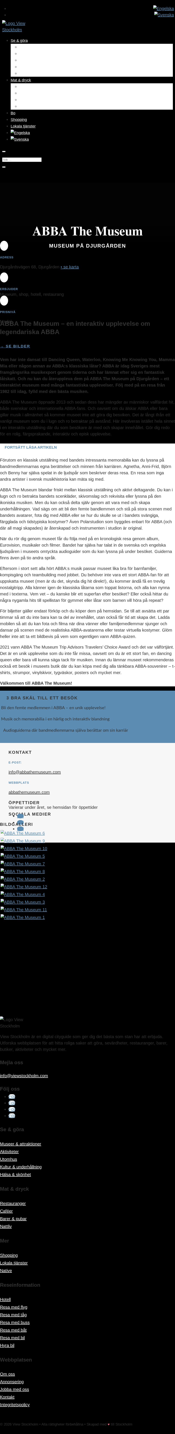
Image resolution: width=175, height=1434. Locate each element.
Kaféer (25, 93)
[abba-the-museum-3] (23, 902)
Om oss (7, 1374)
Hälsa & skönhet (33, 73)
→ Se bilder (15, 346)
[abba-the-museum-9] (23, 841)
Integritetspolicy (15, 1404)
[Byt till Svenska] (164, 15)
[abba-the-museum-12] (24, 886)
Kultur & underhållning (38, 67)
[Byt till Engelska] (163, 8)
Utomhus (27, 60)
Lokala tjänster (23, 126)
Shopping (19, 120)
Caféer (6, 1211)
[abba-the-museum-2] (23, 879)
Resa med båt (13, 1330)
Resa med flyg (13, 1307)
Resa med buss (15, 1322)
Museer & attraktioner (37, 47)
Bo (13, 113)
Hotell (5, 1299)
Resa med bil (12, 1337)
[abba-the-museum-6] (23, 833)
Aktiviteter (27, 54)
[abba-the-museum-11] (24, 909)
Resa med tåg (13, 1314)
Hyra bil (7, 1345)
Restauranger (30, 87)
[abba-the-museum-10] (24, 848)
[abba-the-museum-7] (23, 864)
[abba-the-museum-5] (23, 856)
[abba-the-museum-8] (23, 871)
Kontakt (7, 1397)
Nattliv (24, 106)
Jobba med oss (14, 1389)
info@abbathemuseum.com (35, 772)
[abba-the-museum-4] (23, 894)
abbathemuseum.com (29, 792)
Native (6, 1270)
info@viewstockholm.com (24, 1075)
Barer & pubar (31, 100)
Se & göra (19, 40)
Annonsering (12, 1381)
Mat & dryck (21, 80)
